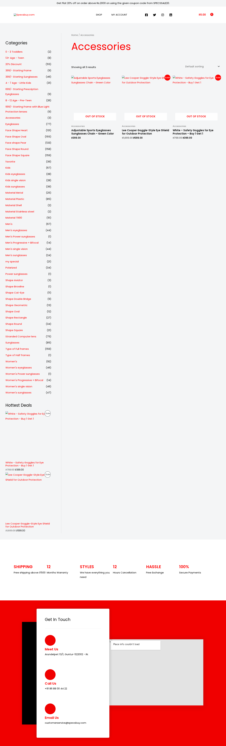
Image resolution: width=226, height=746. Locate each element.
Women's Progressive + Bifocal (24, 380)
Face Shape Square (17, 155)
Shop (99, 14)
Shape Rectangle (16, 317)
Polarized (11, 267)
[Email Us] (50, 708)
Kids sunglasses (15, 186)
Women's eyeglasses (18, 367)
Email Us (52, 717)
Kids (7, 167)
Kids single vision (15, 180)
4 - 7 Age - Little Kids (18, 83)
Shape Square (14, 330)
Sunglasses (12, 342)
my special (12, 261)
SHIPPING (23, 567)
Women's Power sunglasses (22, 374)
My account (119, 14)
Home (74, 35)
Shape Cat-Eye (14, 292)
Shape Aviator (14, 280)
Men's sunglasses (16, 255)
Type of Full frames (17, 349)
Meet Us (51, 649)
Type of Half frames (17, 355)
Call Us (50, 683)
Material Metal (14, 192)
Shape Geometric (16, 305)
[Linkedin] (170, 14)
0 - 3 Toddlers (14, 51)
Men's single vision (16, 249)
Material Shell (13, 205)
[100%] (182, 559)
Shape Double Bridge (18, 299)
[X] (154, 14)
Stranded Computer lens (20, 336)
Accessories (12, 117)
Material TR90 (13, 217)
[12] (50, 559)
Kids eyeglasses (15, 174)
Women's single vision (18, 386)
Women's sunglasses (18, 392)
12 (49, 567)
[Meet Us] (50, 640)
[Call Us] (50, 674)
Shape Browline (14, 286)
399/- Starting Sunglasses (21, 76)
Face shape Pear (15, 142)
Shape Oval (12, 311)
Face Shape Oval (15, 136)
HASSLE (153, 567)
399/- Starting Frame (18, 70)
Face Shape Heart (16, 130)
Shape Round (13, 324)
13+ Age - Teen (14, 58)
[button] (88, 15)
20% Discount (13, 64)
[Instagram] (162, 14)
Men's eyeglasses (16, 230)
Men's (8, 224)
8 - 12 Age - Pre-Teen (18, 100)
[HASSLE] (149, 559)
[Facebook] (146, 14)
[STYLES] (83, 559)
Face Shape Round (16, 149)
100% (184, 567)
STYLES (87, 567)
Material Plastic (14, 199)
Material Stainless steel (19, 211)
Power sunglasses (16, 274)
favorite (10, 161)
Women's (11, 361)
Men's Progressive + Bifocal (22, 242)
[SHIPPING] (17, 559)
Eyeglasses (12, 124)
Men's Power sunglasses (20, 236)
